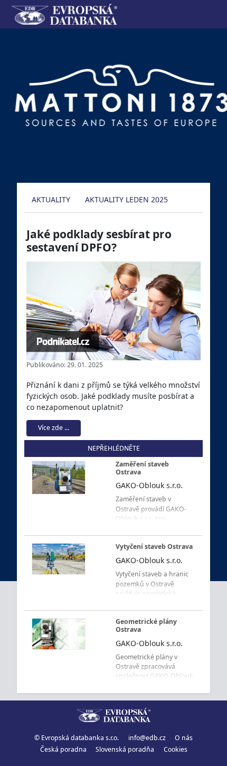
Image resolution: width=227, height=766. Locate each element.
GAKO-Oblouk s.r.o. (149, 485)
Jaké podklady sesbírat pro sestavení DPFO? (99, 241)
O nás (184, 737)
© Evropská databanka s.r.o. (76, 737)
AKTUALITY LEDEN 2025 (126, 199)
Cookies (175, 749)
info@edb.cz (147, 737)
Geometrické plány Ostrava (146, 625)
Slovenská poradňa (125, 749)
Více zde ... (53, 427)
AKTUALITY (51, 199)
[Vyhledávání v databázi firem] (113, 715)
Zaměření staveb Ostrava (142, 468)
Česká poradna (63, 749)
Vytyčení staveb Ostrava (154, 546)
